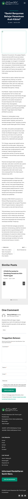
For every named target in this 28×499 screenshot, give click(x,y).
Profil (3, 442)
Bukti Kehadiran (21, 249)
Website (4, 381)
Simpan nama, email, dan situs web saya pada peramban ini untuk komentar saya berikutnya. (14, 385)
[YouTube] (25, 496)
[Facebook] (19, 496)
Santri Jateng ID (6, 458)
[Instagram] (22, 496)
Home (3, 440)
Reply (4, 330)
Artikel (4, 445)
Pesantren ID (5, 463)
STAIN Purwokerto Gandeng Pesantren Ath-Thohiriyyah (13, 273)
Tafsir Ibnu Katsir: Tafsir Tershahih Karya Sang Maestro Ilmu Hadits (7, 252)
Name (4, 367)
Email (4, 374)
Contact (4, 449)
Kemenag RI (5, 460)
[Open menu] (24, 3)
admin (11, 22)
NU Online (5, 465)
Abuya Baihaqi (12, 314)
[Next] (24, 283)
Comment (5, 346)
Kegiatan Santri (14, 10)
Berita (3, 447)
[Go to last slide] (4, 283)
